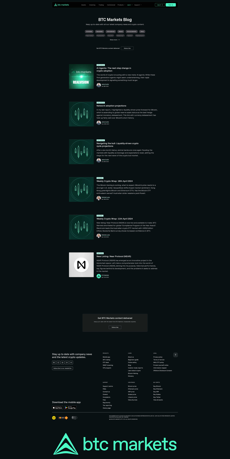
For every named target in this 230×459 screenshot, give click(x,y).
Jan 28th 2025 (105, 86)
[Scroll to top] (175, 355)
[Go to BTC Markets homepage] (61, 5)
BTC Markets (105, 275)
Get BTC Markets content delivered (107, 48)
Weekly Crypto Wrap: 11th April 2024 (115, 218)
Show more (113, 40)
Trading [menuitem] (101, 5)
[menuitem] (122, 5)
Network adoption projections (111, 105)
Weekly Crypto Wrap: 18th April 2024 (115, 181)
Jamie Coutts (105, 84)
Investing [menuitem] (92, 5)
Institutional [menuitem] (111, 5)
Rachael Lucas (106, 197)
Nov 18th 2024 (105, 123)
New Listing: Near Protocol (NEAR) (114, 256)
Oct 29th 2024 (105, 161)
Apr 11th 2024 (105, 236)
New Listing (100, 253)
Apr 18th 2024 (105, 199)
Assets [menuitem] (83, 5)
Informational (100, 65)
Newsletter (100, 178)
